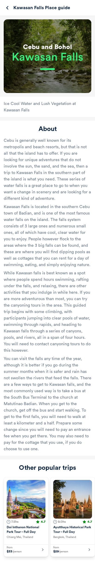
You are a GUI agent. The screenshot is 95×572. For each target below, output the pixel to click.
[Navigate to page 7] (55, 567)
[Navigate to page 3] (38, 567)
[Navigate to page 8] (59, 567)
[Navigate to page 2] (34, 567)
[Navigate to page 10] (67, 567)
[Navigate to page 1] (29, 567)
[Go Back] (7, 8)
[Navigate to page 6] (51, 567)
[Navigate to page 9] (63, 567)
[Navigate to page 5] (46, 567)
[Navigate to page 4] (42, 567)
